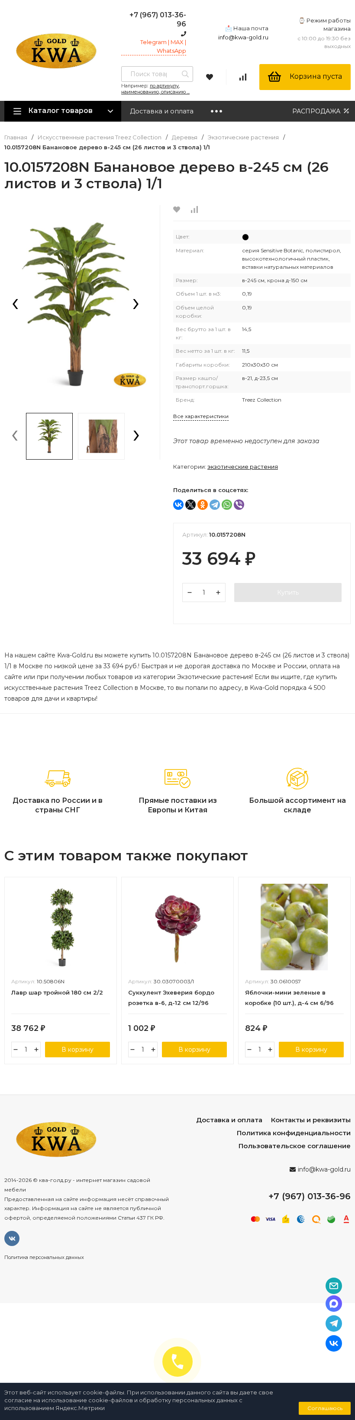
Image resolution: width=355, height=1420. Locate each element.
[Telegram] (215, 504)
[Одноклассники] (202, 504)
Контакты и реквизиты (311, 1120)
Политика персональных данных (44, 1257)
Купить (288, 592)
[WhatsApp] (227, 504)
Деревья (184, 137)
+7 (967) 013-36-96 (309, 1196)
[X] (190, 504)
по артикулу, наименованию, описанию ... (155, 89)
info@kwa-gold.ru (243, 37)
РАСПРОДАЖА (317, 111)
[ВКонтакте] (178, 504)
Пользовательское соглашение (295, 1146)
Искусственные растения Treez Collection (99, 137)
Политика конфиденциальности (294, 1133)
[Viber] (239, 504)
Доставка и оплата (162, 111)
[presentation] (15, 305)
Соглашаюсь (324, 1408)
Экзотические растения (243, 137)
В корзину (77, 1049)
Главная (15, 137)
